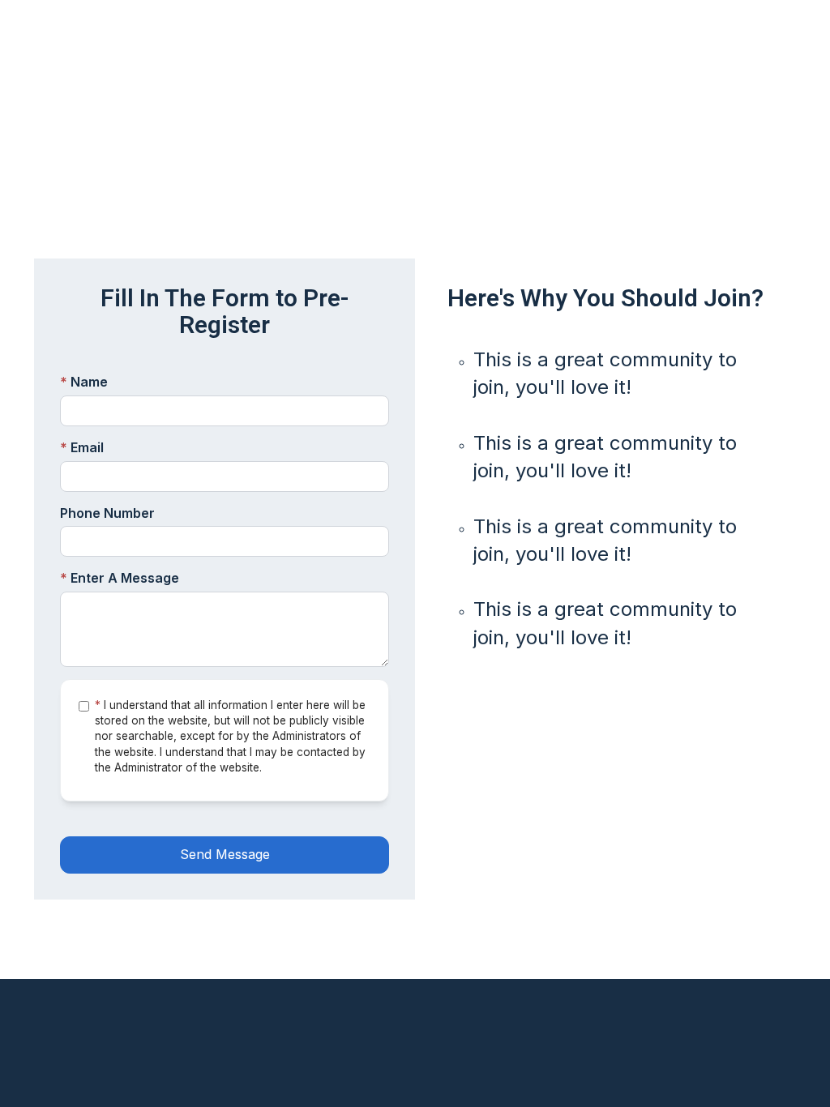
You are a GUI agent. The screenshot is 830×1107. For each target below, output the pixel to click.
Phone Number (107, 513)
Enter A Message (119, 578)
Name (84, 382)
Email (82, 447)
